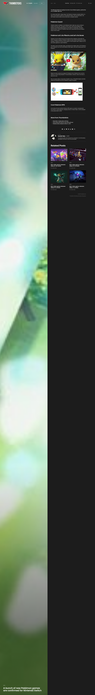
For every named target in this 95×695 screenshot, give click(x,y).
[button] (36, 3)
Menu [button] (42, 3)
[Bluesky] (27, 3)
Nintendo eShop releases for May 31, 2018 (62, 123)
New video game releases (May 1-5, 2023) (76, 187)
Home (52, 3)
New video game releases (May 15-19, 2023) (76, 165)
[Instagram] (28, 3)
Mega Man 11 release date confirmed (60, 121)
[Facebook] (31, 3)
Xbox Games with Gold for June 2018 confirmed (63, 122)
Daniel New (61, 136)
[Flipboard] (30, 3)
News (4, 685)
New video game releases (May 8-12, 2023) (58, 187)
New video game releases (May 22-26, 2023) (58, 165)
